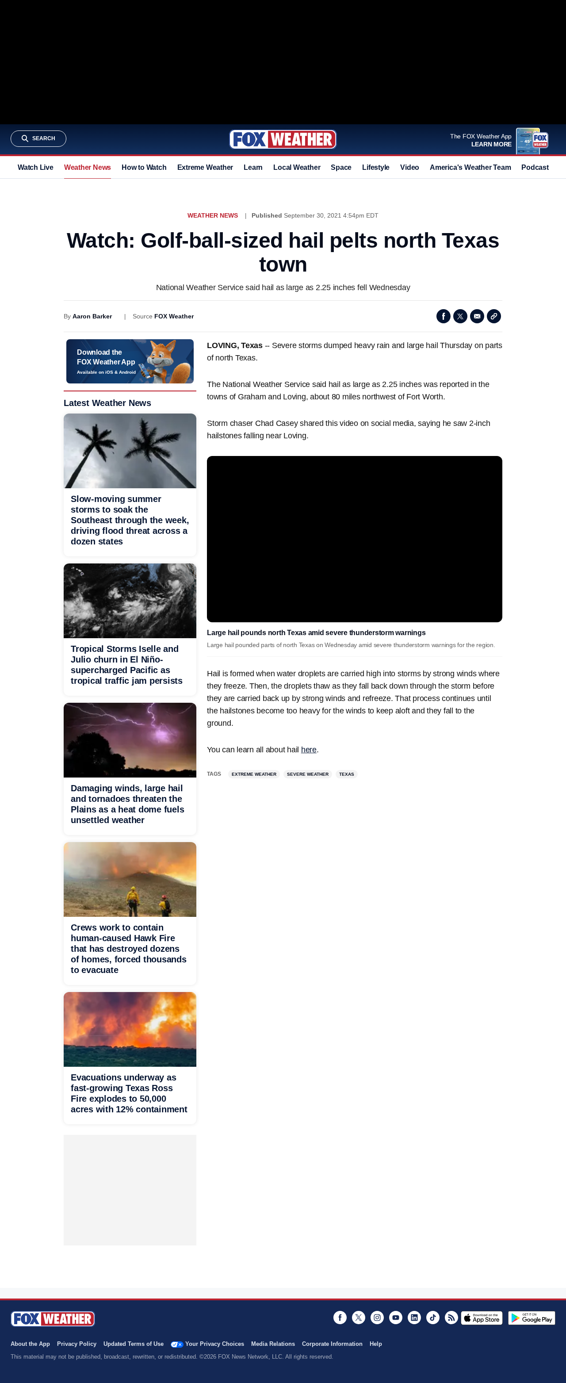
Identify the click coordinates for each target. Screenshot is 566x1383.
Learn (253, 167)
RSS (451, 1317)
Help (376, 1344)
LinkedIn (414, 1317)
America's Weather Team (470, 167)
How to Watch (144, 167)
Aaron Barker (92, 316)
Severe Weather (308, 774)
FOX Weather (174, 316)
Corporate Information (332, 1344)
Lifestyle (376, 167)
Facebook (443, 316)
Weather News (87, 167)
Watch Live (36, 167)
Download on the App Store (482, 1318)
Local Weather (296, 167)
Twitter (460, 316)
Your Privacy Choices (214, 1344)
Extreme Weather (205, 167)
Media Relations (273, 1344)
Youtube (395, 1317)
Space (341, 167)
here (309, 749)
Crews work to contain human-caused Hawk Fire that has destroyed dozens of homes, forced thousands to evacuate (129, 949)
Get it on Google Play (531, 1318)
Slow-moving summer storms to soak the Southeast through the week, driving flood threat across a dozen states (130, 520)
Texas (346, 774)
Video (409, 167)
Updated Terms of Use (133, 1344)
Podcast (534, 167)
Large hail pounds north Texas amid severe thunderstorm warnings (316, 632)
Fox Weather (283, 139)
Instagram (377, 1317)
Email (477, 316)
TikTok (433, 1317)
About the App (30, 1344)
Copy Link (494, 316)
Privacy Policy (76, 1344)
